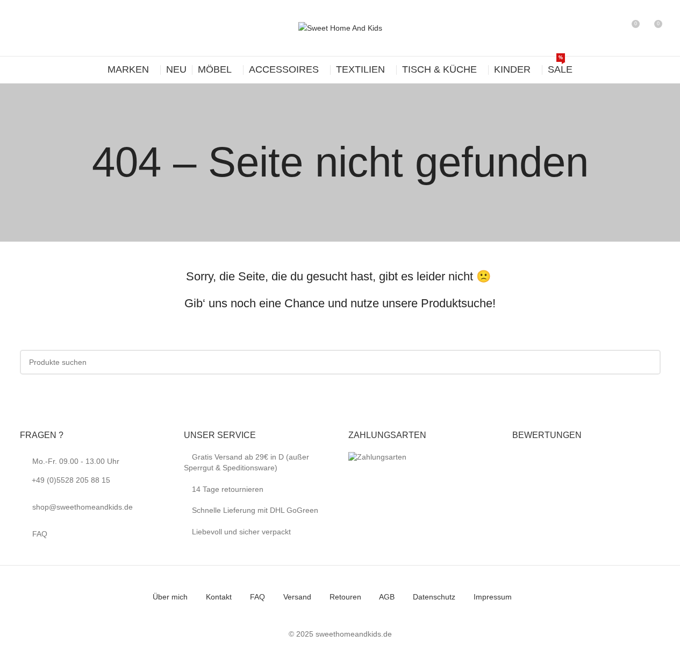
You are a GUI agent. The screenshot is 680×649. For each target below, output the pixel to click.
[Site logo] (340, 27)
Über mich (170, 596)
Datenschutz (434, 596)
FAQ (39, 534)
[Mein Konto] (592, 28)
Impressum (493, 596)
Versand (297, 596)
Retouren (345, 596)
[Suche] (611, 28)
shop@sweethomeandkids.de (82, 507)
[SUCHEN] (648, 362)
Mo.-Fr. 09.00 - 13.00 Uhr (75, 470)
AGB (387, 596)
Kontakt (219, 596)
